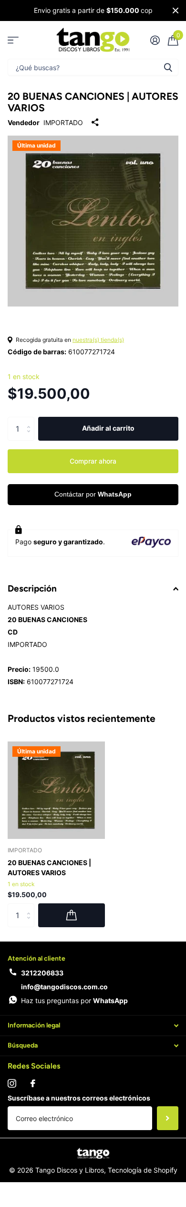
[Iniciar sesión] (155, 40)
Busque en (167, 67)
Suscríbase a (167, 1118)
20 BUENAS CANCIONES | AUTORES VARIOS (49, 867)
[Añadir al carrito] (71, 915)
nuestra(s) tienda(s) (98, 339)
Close (175, 10)
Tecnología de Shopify (142, 1170)
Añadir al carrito (108, 428)
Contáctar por (93, 494)
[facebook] (33, 1083)
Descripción (32, 588)
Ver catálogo (13, 40)
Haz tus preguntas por (74, 1000)
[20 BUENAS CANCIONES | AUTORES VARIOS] (56, 790)
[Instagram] (12, 1083)
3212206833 (42, 973)
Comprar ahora (93, 461)
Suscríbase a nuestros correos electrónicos (79, 1098)
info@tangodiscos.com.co (64, 987)
